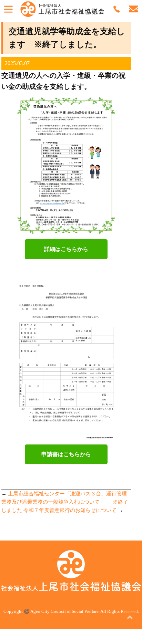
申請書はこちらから (66, 454)
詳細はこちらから (66, 249)
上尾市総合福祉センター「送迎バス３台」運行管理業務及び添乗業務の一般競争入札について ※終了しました (64, 502)
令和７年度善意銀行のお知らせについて (69, 510)
